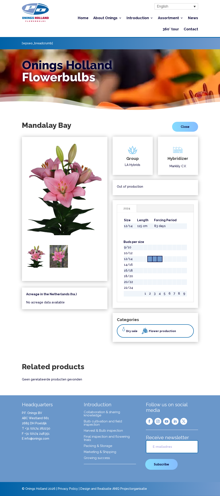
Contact (191, 29)
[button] (176, 6)
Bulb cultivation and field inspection (103, 423)
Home (83, 18)
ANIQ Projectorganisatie (129, 488)
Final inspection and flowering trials (107, 438)
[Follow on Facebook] (149, 421)
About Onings (105, 18)
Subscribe (161, 464)
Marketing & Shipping (100, 452)
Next (108, 191)
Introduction (138, 18)
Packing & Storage (98, 446)
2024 (127, 208)
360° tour (171, 29)
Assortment (168, 18)
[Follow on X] (183, 421)
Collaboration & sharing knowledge (102, 414)
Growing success (97, 458)
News (193, 18)
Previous (20, 191)
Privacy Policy (68, 488)
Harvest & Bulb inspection (103, 431)
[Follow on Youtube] (166, 421)
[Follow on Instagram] (157, 421)
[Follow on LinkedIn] (175, 421)
